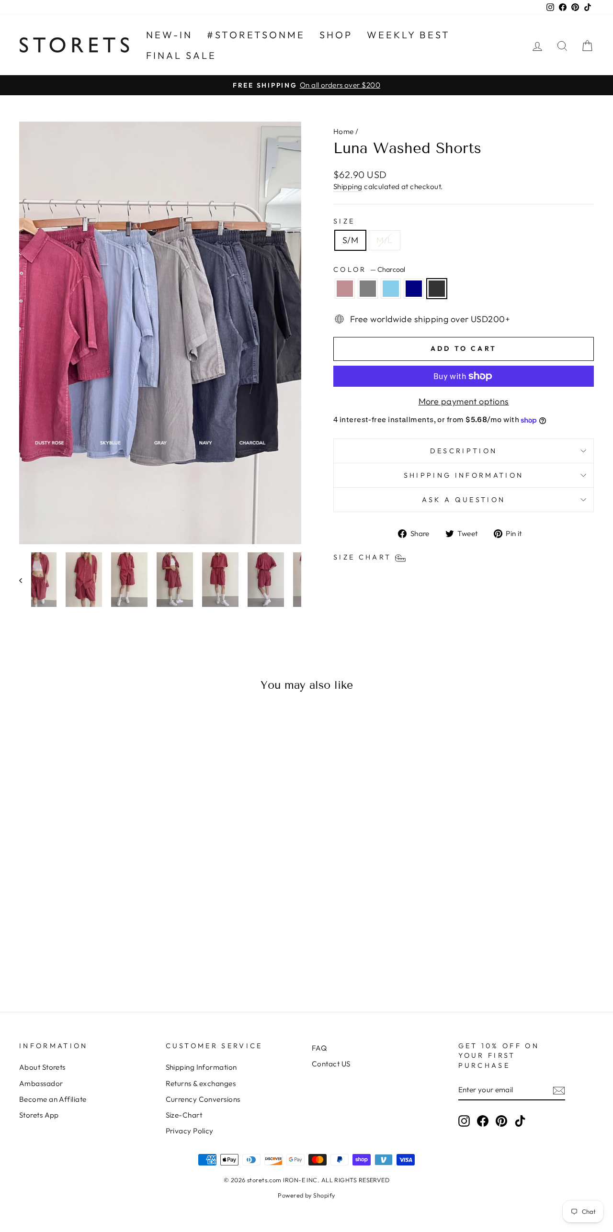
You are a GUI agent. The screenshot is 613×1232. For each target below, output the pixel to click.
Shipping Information (201, 1067)
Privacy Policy (190, 1130)
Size (344, 221)
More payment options (464, 401)
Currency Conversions (203, 1099)
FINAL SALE (181, 55)
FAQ (319, 1048)
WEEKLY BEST (408, 35)
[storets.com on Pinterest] (501, 1120)
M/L (384, 240)
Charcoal (436, 288)
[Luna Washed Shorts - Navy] (99, 955)
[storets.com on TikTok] (520, 1120)
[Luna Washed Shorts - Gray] (74, 955)
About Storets (42, 1067)
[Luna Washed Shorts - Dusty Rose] (61, 955)
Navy (413, 288)
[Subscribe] (559, 1090)
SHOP (335, 35)
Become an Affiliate (53, 1099)
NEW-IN (169, 35)
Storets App (39, 1115)
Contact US (331, 1063)
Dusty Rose (344, 288)
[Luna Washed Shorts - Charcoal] (112, 955)
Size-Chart (184, 1115)
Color (369, 269)
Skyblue (390, 288)
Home (343, 131)
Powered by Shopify (306, 1195)
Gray (367, 288)
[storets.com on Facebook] (482, 1120)
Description (464, 451)
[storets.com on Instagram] (464, 1120)
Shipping (348, 186)
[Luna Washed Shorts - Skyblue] (86, 955)
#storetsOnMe (256, 35)
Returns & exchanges (201, 1083)
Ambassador (41, 1083)
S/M (350, 240)
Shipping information (463, 475)
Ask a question (463, 499)
